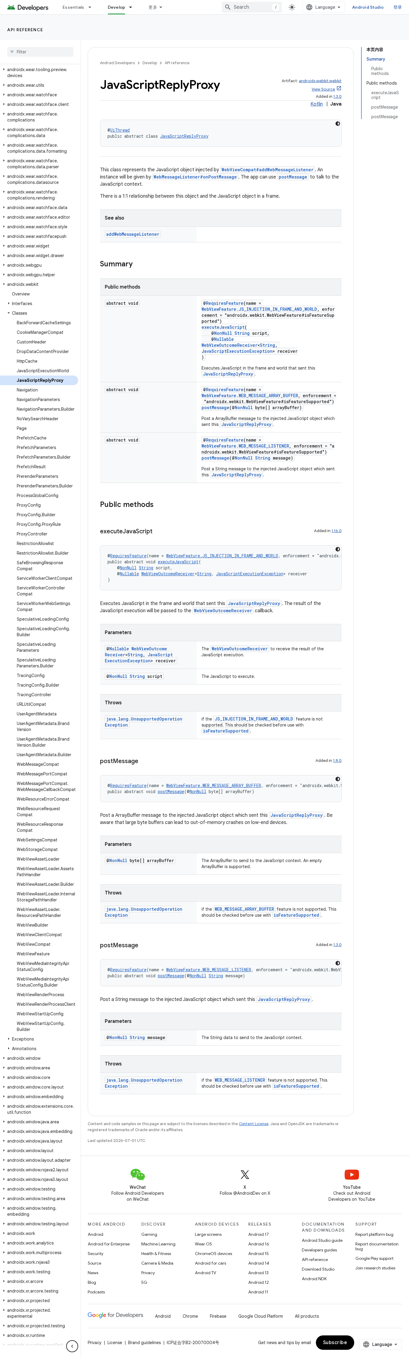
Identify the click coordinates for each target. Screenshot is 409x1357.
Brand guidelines (144, 1342)
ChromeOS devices (213, 1253)
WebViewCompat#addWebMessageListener (267, 169)
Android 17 (258, 1234)
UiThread (120, 130)
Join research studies (375, 1268)
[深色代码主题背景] (337, 123)
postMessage (293, 177)
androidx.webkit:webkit (320, 80)
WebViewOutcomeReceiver (229, 345)
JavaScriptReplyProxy (184, 136)
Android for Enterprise (109, 1244)
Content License (254, 1123)
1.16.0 (336, 530)
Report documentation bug (377, 1246)
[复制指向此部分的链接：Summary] (139, 264)
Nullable (224, 339)
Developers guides (319, 1250)
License (114, 1342)
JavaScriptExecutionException (237, 351)
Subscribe (335, 1343)
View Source (323, 89)
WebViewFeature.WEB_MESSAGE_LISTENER (245, 446)
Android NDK (314, 1278)
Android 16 (258, 1244)
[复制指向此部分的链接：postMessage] (144, 761)
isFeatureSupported (226, 731)
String (242, 333)
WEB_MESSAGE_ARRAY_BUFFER (244, 909)
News (93, 1272)
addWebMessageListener (132, 234)
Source (94, 1263)
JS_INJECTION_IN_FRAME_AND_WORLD (254, 719)
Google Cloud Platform (260, 1316)
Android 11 (258, 1292)
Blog (92, 1282)
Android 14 (258, 1263)
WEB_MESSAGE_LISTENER (240, 1080)
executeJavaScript (223, 327)
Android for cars (210, 1263)
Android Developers (117, 62)
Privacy (148, 1272)
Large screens (208, 1234)
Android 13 (258, 1272)
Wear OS (203, 1244)
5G (144, 1282)
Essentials (73, 7)
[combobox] (252, 7)
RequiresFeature (224, 303)
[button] (39, 72)
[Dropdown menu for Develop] (133, 7)
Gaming (149, 1234)
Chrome (190, 1316)
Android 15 (258, 1253)
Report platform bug (374, 1234)
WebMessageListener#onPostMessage (195, 177)
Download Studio (318, 1269)
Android (95, 1234)
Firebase (218, 1316)
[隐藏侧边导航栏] (72, 1346)
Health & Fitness (156, 1253)
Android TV (205, 1272)
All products (307, 1316)
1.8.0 (337, 760)
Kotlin (316, 104)
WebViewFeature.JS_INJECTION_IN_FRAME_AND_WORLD (259, 309)
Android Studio (368, 7)
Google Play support (374, 1258)
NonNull (223, 333)
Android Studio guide (322, 1240)
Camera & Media (157, 1263)
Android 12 (258, 1282)
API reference (25, 29)
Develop (116, 7)
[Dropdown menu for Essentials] (92, 7)
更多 (153, 7)
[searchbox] (40, 52)
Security (95, 1253)
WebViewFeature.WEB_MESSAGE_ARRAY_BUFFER (250, 395)
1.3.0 (337, 96)
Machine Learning (158, 1244)
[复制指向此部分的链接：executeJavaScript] (158, 531)
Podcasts (96, 1292)
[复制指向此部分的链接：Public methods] (160, 505)
